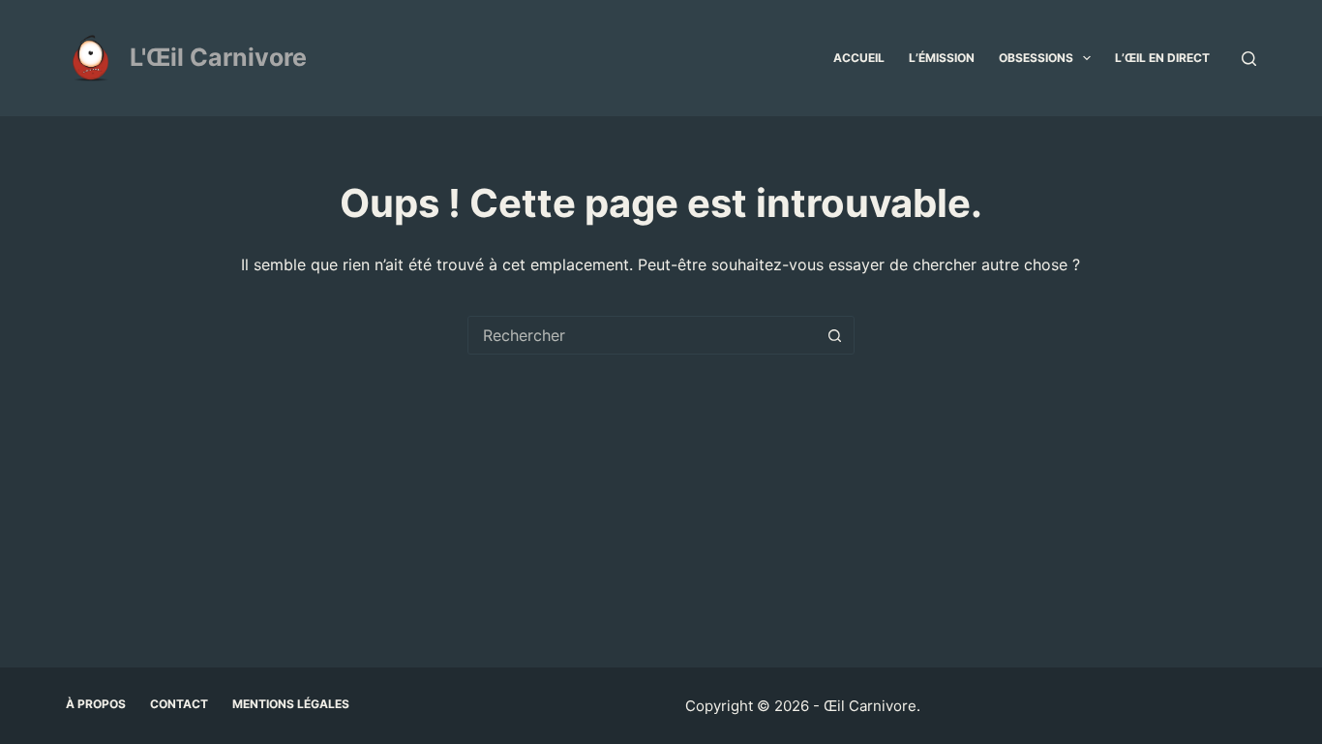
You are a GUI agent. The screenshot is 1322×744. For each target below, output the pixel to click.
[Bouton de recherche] (835, 335)
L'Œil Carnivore (218, 57)
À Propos (96, 704)
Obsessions (1036, 57)
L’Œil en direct (1162, 57)
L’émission (942, 57)
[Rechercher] (1249, 58)
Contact (179, 704)
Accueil (859, 57)
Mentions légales (290, 704)
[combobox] (642, 335)
